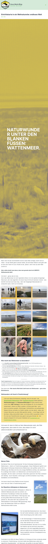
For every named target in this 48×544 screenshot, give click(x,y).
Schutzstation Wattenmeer (12, 400)
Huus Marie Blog (16, 4)
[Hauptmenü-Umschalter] (45, 5)
